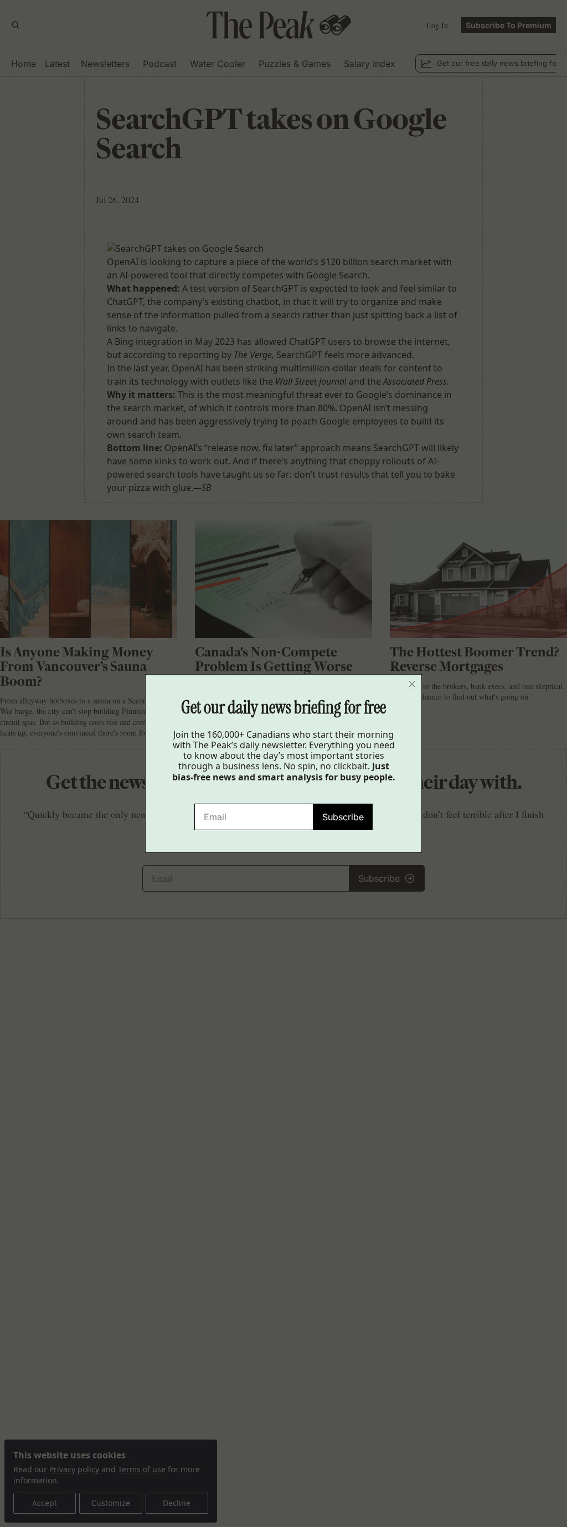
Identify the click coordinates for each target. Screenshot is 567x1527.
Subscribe (343, 816)
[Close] (412, 684)
